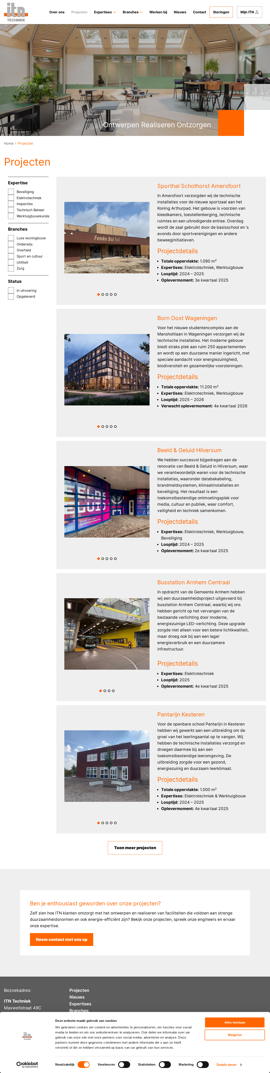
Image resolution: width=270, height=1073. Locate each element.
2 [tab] (102, 294)
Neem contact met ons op (61, 939)
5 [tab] (115, 294)
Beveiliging (25, 192)
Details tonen (226, 1064)
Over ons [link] (57, 12)
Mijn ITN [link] (247, 12)
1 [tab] (98, 294)
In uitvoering (26, 290)
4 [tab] (111, 294)
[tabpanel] (107, 237)
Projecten (79, 990)
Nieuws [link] (180, 12)
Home (9, 143)
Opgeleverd (26, 296)
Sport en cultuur (30, 256)
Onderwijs (24, 244)
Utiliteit (22, 262)
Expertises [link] (103, 12)
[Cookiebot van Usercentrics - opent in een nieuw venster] (27, 1065)
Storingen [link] (221, 12)
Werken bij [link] (158, 12)
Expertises (80, 1003)
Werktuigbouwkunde (32, 216)
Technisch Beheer (31, 210)
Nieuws (77, 997)
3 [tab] (107, 294)
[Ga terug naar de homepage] (16, 12)
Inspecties (25, 204)
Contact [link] (199, 12)
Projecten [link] (79, 12)
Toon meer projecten (135, 847)
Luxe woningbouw (31, 238)
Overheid (24, 250)
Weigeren (235, 1035)
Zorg (20, 268)
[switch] (124, 1064)
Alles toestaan (234, 1022)
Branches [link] (131, 12)
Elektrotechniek (29, 198)
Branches (79, 1010)
